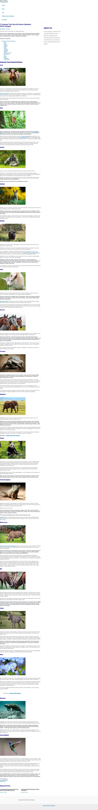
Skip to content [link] (3, 0)
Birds (3, 8)
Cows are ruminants (5, 93)
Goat (5, 47)
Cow (5, 42)
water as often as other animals (31, 252)
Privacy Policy (46, 805)
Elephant (6, 50)
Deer (5, 43)
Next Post (3, 781)
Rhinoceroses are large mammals (8, 546)
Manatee (6, 58)
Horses (5, 48)
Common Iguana (7, 53)
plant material (22, 137)
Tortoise (6, 49)
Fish (3, 12)
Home (3, 5)
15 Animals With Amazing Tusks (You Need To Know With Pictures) (9, 790)
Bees (5, 57)
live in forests (25, 136)
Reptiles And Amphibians (8, 16)
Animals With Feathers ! (15, 693)
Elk (4, 55)
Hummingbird (7, 59)
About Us (53, 805)
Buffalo (5, 46)
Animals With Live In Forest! (13, 435)
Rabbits (5, 45)
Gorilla (5, 44)
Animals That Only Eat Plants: (9, 41)
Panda (5, 51)
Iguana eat (2, 517)
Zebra (5, 56)
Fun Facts (4, 19)
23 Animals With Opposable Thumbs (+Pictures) (30, 790)
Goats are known (4, 301)
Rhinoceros (6, 54)
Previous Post (4, 780)
